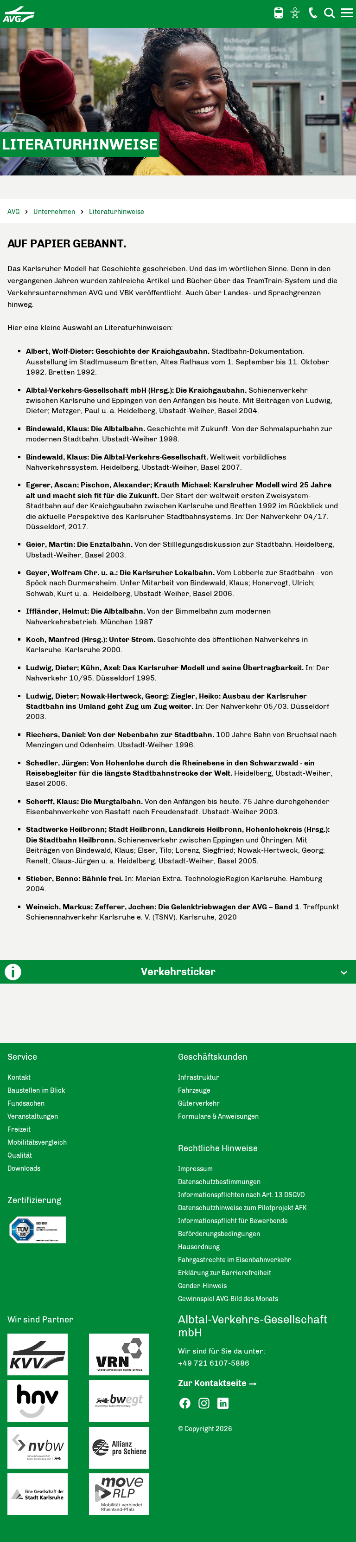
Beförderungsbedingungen (219, 1234)
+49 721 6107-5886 (213, 1363)
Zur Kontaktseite (212, 1383)
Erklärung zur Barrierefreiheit (224, 1273)
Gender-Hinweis (202, 1286)
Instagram (204, 1403)
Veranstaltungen (32, 1117)
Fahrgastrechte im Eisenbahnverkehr (234, 1260)
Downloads (23, 1169)
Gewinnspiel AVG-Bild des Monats (228, 1299)
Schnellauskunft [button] (278, 13)
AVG (13, 212)
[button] (178, 972)
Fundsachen (25, 1104)
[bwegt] (130, 1403)
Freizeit (19, 1130)
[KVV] (48, 1357)
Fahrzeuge (194, 1091)
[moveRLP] (130, 1496)
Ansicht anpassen (296, 12)
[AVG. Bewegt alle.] (18, 14)
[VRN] (130, 1357)
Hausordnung (199, 1247)
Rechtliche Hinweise (218, 1148)
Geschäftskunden (213, 1057)
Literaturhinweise (116, 212)
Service (22, 1057)
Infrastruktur (198, 1078)
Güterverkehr (199, 1104)
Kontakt (313, 12)
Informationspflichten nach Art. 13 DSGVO (241, 1195)
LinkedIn (223, 1403)
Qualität (19, 1156)
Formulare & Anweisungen (218, 1117)
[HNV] (48, 1403)
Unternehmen (54, 212)
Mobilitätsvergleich (37, 1143)
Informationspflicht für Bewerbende (233, 1221)
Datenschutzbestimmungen (219, 1182)
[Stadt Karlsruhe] (48, 1496)
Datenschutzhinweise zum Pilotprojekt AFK (242, 1208)
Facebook (185, 1403)
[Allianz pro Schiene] (130, 1450)
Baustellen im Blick (36, 1091)
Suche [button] (330, 13)
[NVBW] (48, 1450)
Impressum (195, 1169)
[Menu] (348, 14)
